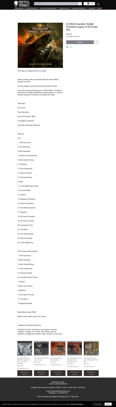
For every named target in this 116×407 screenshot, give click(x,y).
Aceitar (108, 404)
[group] (58, 358)
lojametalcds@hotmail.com (60, 391)
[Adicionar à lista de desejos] (96, 42)
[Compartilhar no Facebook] (67, 47)
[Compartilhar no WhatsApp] (71, 47)
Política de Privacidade (76, 404)
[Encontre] (80, 3)
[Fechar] (114, 404)
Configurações (98, 404)
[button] (98, 3)
